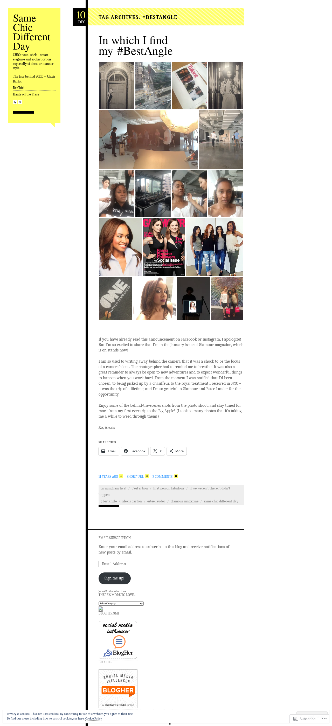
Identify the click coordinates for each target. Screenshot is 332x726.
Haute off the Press (26, 94)
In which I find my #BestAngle (136, 45)
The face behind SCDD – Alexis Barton (34, 79)
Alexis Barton (132, 501)
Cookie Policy (93, 718)
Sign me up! (115, 578)
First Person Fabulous (168, 488)
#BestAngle (108, 501)
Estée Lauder (156, 501)
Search (20, 102)
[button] (117, 85)
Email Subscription (115, 538)
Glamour (206, 344)
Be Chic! (18, 88)
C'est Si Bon (140, 488)
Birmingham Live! (113, 488)
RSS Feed (15, 102)
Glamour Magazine (184, 501)
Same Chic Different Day (31, 31)
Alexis (110, 427)
